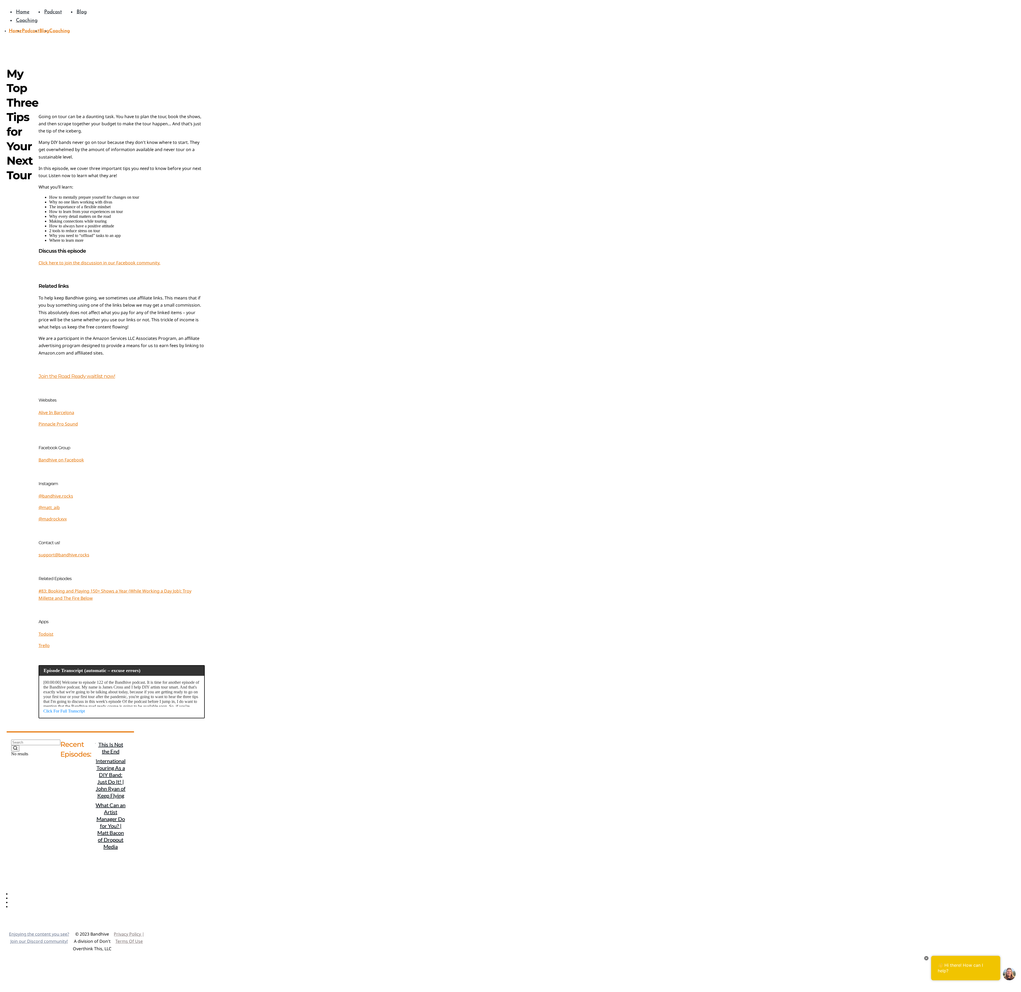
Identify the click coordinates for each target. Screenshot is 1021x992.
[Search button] (15, 748)
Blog (15, 902)
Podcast (18, 898)
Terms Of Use (129, 941)
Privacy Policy (128, 934)
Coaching (19, 906)
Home (16, 894)
